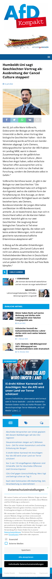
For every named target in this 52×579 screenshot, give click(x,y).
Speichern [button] (26, 550)
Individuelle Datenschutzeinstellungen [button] (26, 564)
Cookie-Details (9, 573)
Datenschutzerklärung (12, 532)
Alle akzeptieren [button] (26, 557)
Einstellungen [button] (14, 534)
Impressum (43, 573)
